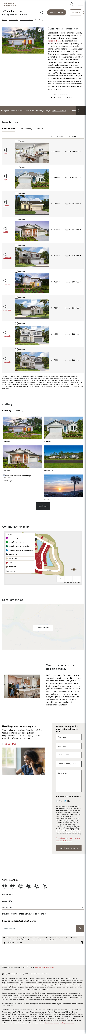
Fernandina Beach (26, 20)
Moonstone (8, 284)
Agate (6, 179)
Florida (4, 20)
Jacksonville (13, 20)
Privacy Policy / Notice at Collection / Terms (24, 914)
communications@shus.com (44, 967)
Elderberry (7, 258)
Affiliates (7, 907)
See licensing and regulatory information (59, 1023)
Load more (43, 506)
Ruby (5, 153)
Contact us (76, 12)
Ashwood (7, 310)
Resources (7, 894)
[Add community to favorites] (39, 30)
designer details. (55, 41)
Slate (5, 232)
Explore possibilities (59, 111)
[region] (43, 254)
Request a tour (56, 12)
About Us (7, 901)
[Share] (42, 12)
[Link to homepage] (10, 4)
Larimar (6, 205)
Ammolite (7, 336)
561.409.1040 (10, 744)
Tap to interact (43, 627)
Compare (21, 141)
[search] (72, 4)
